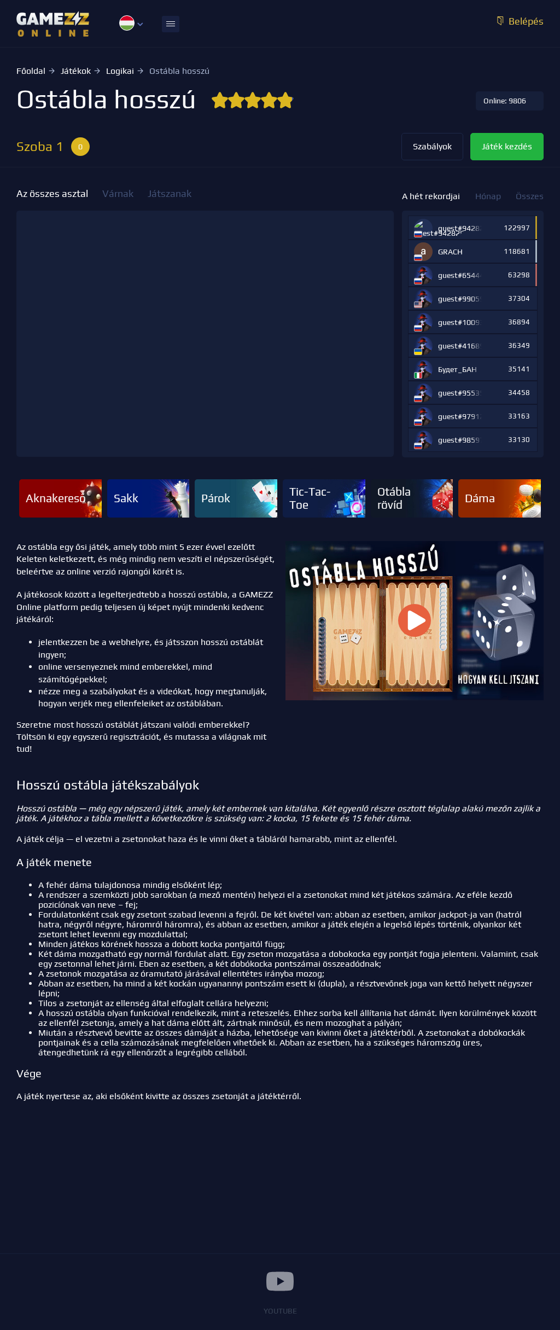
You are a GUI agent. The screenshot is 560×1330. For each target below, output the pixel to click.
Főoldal (30, 71)
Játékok (76, 71)
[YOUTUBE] (280, 1281)
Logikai (120, 71)
